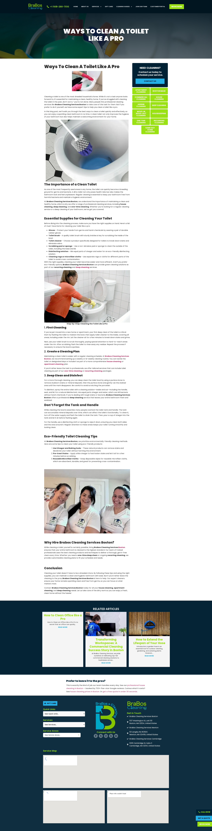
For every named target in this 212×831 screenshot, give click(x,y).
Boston (121, 547)
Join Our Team (141, 7)
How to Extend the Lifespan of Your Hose (106, 641)
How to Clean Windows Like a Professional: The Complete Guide (149, 618)
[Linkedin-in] (116, 736)
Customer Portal (157, 7)
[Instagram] (106, 736)
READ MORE (62, 663)
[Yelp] (111, 736)
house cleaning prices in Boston (84, 691)
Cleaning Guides (123, 7)
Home (75, 7)
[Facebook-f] (96, 736)
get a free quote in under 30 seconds (120, 691)
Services (95, 7)
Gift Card (109, 7)
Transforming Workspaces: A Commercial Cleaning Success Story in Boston (62, 645)
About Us (85, 7)
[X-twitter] (101, 736)
